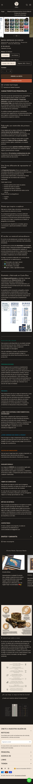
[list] (16, 27)
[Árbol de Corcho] (16, 5)
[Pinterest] (5, 768)
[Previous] (14, 35)
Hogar (2, 11)
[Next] (18, 35)
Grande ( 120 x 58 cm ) (8, 63)
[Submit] (30, 742)
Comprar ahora (16, 80)
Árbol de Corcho (10, 775)
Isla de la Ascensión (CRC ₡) (23, 768)
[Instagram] (8, 768)
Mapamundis (10, 11)
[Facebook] (1, 768)
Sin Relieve (5, 55)
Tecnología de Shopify (20, 775)
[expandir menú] (2, 4)
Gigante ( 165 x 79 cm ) (24, 63)
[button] (30, 5)
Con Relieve (15, 55)
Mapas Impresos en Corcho (12, 40)
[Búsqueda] (26, 5)
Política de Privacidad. (7, 747)
